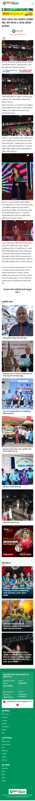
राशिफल (4, 757)
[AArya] (17, 10)
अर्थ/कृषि (4, 724)
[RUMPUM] (17, 14)
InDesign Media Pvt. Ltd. (21, 797)
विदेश (3, 771)
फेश (3, 747)
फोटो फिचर (5, 751)
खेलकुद (4, 730)
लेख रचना (4, 760)
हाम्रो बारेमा (5, 768)
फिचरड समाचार (6, 741)
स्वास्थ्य (4, 781)
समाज (3, 778)
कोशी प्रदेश (5, 717)
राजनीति (4, 754)
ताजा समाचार (5, 714)
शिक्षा (3, 774)
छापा (3, 733)
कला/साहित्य (5, 727)
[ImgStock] (17, 541)
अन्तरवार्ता (4, 720)
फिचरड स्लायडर (6, 744)
